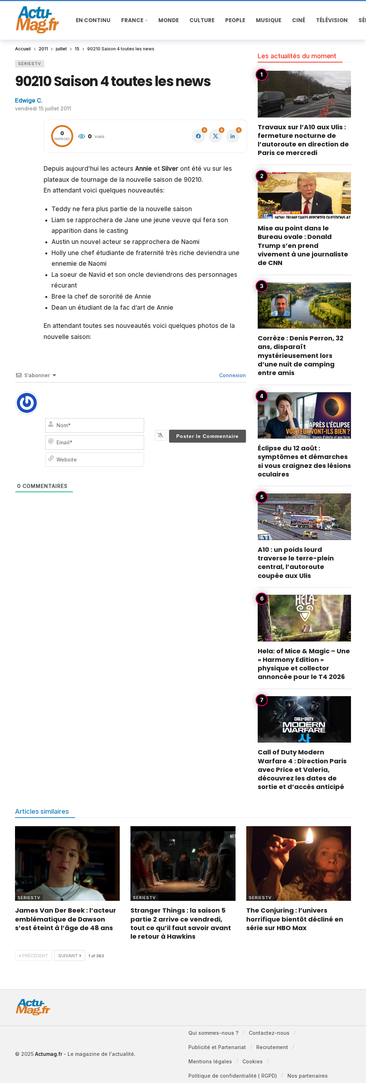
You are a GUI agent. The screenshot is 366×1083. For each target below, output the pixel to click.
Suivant (68, 955)
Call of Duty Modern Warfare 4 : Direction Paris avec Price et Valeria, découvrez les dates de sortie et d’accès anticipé (302, 769)
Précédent (35, 955)
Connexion (232, 375)
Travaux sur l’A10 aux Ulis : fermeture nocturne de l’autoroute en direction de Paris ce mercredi (303, 140)
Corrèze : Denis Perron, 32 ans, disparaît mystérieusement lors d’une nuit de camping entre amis (300, 355)
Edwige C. (29, 100)
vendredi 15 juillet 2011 (43, 108)
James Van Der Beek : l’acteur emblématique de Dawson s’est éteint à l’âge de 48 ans (65, 919)
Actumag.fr (48, 1054)
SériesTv (29, 63)
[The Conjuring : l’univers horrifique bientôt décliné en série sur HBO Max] (298, 863)
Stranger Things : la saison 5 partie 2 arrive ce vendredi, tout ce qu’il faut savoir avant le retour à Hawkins (180, 923)
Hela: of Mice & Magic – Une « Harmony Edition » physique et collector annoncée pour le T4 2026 (304, 664)
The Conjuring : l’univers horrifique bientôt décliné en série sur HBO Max (294, 919)
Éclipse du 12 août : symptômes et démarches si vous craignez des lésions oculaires (304, 461)
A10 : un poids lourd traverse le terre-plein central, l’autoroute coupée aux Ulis (296, 562)
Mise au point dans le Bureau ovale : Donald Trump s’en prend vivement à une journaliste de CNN (303, 245)
